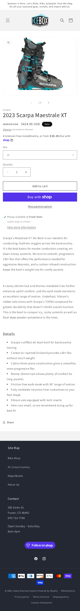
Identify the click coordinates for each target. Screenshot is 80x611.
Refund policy (68, 590)
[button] (7, 20)
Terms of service (41, 596)
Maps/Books (15, 476)
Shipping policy (61, 596)
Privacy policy (22, 596)
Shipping (7, 129)
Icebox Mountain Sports (25, 590)
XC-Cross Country (19, 467)
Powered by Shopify (48, 590)
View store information (21, 227)
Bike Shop (14, 458)
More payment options (40, 206)
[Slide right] (48, 102)
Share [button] (10, 422)
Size (5, 147)
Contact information (41, 602)
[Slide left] (31, 102)
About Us (13, 484)
